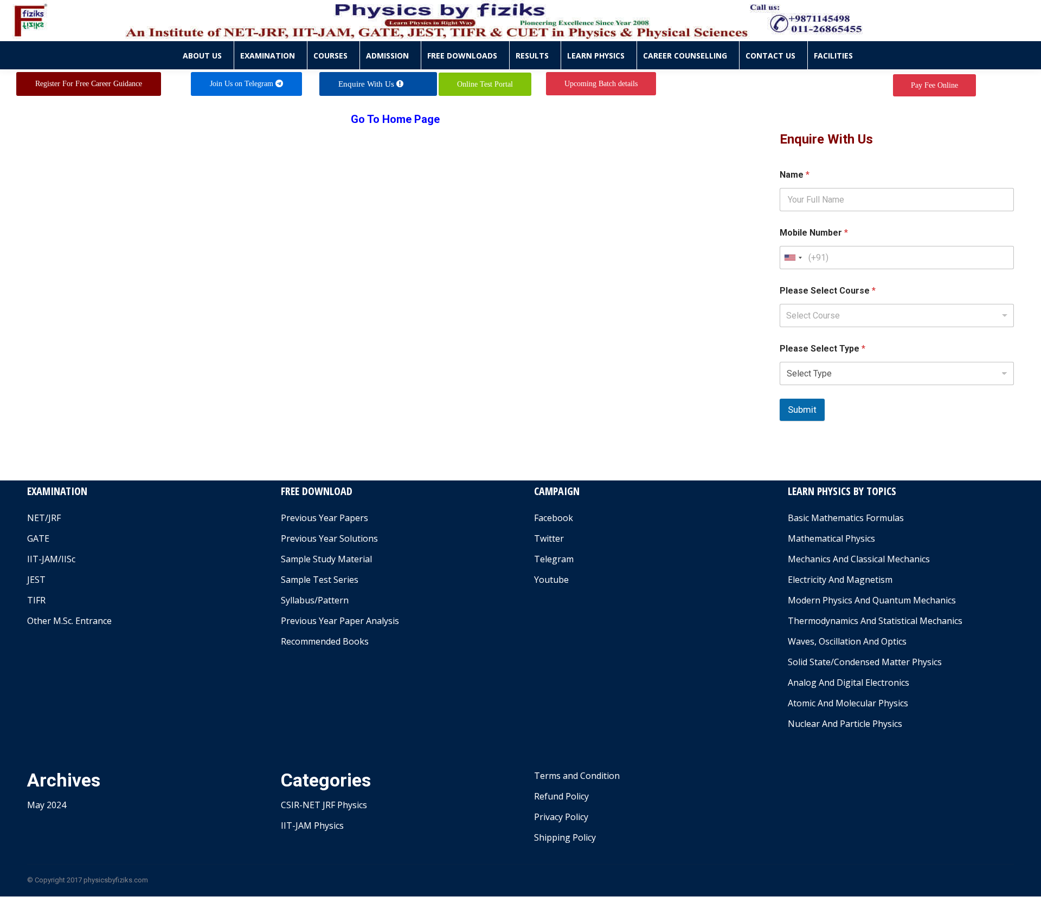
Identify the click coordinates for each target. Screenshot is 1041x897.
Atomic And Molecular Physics (848, 703)
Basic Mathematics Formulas (846, 518)
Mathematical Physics (831, 538)
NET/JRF (44, 518)
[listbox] (897, 315)
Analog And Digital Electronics (848, 682)
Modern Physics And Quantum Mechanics (872, 600)
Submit (802, 409)
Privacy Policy (561, 817)
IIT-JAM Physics (312, 825)
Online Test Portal (485, 84)
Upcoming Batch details (601, 84)
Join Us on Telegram (242, 84)
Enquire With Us (367, 84)
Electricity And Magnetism (840, 580)
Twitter (549, 538)
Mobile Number (814, 232)
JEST (36, 580)
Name (794, 175)
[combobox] (792, 257)
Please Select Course (828, 290)
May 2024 (46, 805)
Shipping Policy (565, 837)
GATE (38, 538)
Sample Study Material (326, 559)
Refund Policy (561, 796)
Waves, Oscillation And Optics (847, 641)
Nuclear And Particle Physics (845, 724)
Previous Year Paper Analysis (340, 621)
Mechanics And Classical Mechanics (859, 559)
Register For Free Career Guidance (88, 84)
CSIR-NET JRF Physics (324, 805)
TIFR (36, 600)
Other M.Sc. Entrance (69, 621)
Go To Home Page (395, 119)
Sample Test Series (319, 580)
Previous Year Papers (324, 518)
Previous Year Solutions (329, 538)
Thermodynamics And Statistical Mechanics (875, 621)
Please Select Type (822, 348)
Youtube (551, 580)
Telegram (554, 559)
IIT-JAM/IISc (51, 559)
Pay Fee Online (934, 85)
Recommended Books (325, 641)
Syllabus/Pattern (315, 600)
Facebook (553, 518)
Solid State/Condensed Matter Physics (865, 662)
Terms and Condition (577, 776)
